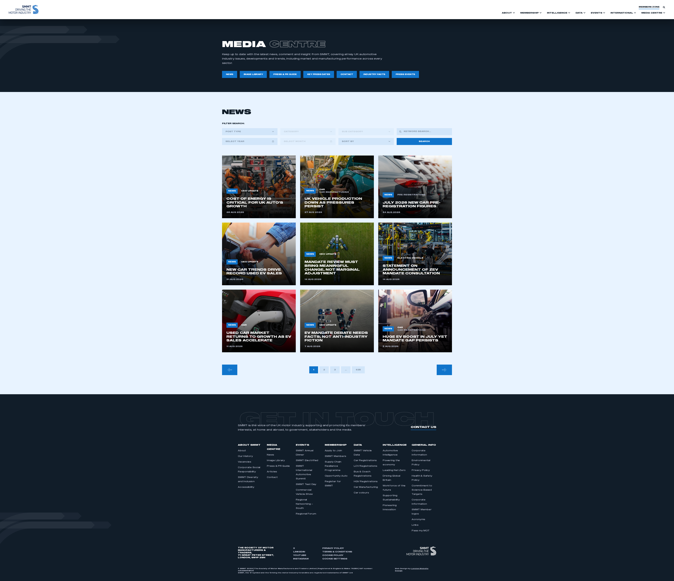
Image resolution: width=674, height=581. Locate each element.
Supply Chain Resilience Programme (333, 466)
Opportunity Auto (336, 476)
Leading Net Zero (394, 470)
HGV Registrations (366, 482)
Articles (272, 472)
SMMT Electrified (307, 461)
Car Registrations (365, 461)
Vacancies (244, 462)
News (270, 455)
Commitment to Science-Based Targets (422, 490)
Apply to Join (333, 451)
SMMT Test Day (306, 484)
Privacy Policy (421, 470)
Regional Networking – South (304, 504)
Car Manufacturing (366, 487)
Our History (245, 456)
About (242, 451)
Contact (272, 477)
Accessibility (246, 487)
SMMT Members (335, 456)
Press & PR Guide (278, 466)
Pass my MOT (420, 531)
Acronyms (418, 520)
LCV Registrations (365, 466)
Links (415, 525)
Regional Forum (306, 514)
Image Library (276, 461)
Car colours (361, 493)
